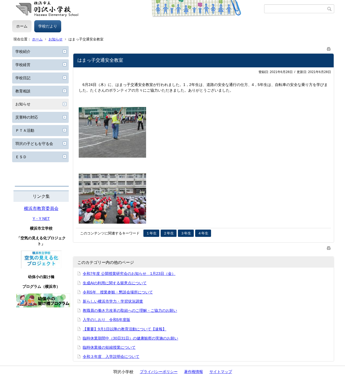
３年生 (186, 233)
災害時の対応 (26, 117)
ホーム (21, 26)
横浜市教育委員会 (41, 208)
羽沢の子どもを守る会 (34, 143)
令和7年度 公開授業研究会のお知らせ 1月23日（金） (129, 273)
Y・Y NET (41, 218)
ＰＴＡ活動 (24, 130)
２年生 (168, 233)
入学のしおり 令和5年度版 (106, 319)
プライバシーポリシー (159, 371)
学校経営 (22, 65)
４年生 (203, 233)
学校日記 (22, 78)
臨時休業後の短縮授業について (109, 347)
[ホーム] (138, 9)
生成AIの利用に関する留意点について (115, 283)
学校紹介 (22, 51)
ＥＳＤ (21, 157)
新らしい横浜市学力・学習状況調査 (113, 301)
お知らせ (56, 39)
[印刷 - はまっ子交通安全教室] (329, 48)
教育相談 (22, 91)
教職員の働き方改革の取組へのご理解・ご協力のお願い (130, 310)
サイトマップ (220, 371)
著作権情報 (193, 371)
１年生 (151, 233)
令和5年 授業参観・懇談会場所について (118, 292)
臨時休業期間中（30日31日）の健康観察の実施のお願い (130, 338)
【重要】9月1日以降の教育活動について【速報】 (124, 329)
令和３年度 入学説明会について (111, 356)
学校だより (47, 26)
